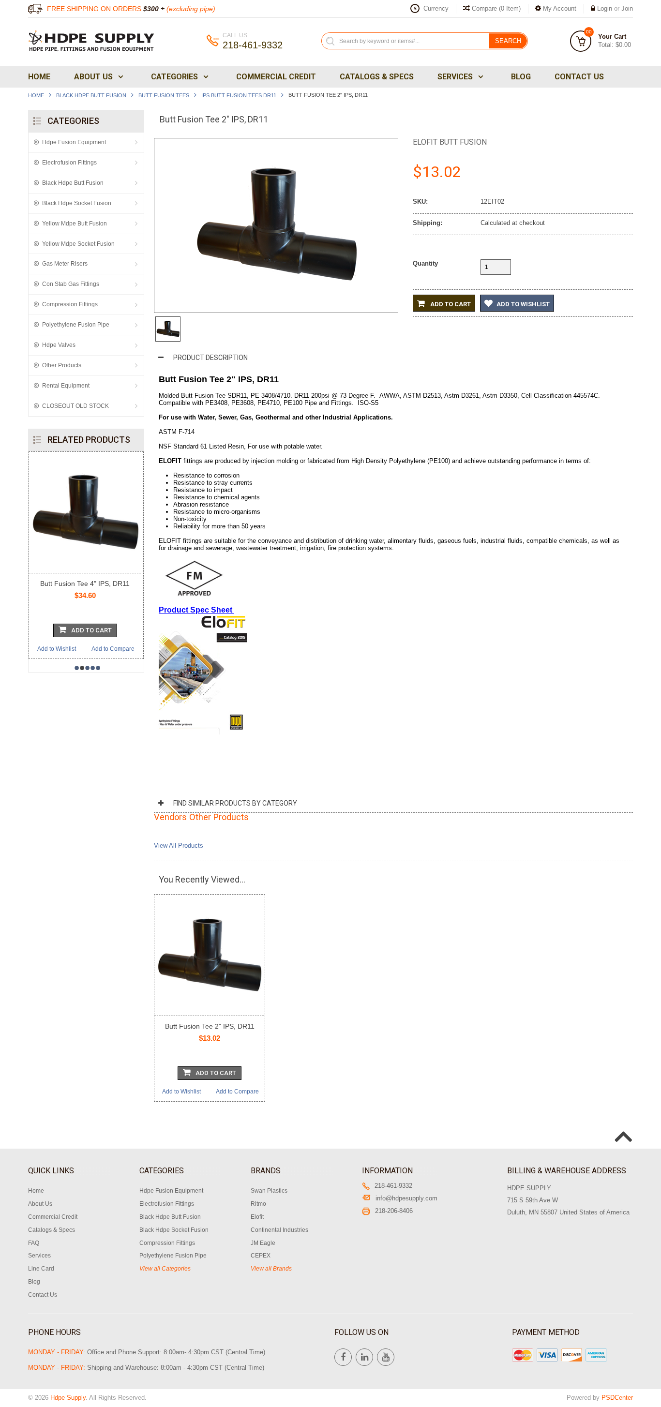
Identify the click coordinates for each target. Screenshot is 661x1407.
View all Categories (165, 1268)
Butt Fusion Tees (163, 95)
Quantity (425, 263)
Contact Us (579, 76)
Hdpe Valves (58, 345)
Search (508, 41)
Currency (436, 8)
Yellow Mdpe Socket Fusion (78, 243)
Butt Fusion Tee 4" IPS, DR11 (75, 583)
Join (627, 8)
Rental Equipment (66, 385)
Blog (521, 76)
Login (604, 8)
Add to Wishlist (47, 648)
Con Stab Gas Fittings (70, 284)
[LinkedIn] (364, 1357)
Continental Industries (279, 1230)
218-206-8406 (394, 1210)
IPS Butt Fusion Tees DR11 (238, 95)
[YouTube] (385, 1357)
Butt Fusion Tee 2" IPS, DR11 (210, 1026)
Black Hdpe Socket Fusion (76, 203)
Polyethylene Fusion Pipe (75, 324)
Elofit (257, 1216)
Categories (174, 76)
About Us (93, 76)
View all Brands (271, 1268)
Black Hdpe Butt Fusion (91, 95)
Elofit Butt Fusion (450, 142)
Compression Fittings (70, 304)
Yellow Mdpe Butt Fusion (74, 223)
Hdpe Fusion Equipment (74, 142)
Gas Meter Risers (65, 263)
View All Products (178, 845)
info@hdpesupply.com (406, 1198)
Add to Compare (103, 648)
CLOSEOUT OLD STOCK (75, 406)
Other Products (61, 365)
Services (455, 76)
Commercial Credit (276, 76)
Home (39, 76)
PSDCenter (617, 1397)
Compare (495, 8)
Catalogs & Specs (377, 76)
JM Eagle (263, 1243)
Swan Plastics (269, 1190)
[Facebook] (343, 1357)
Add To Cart (81, 630)
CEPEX (260, 1255)
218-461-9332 (393, 1185)
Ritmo (258, 1203)
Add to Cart (450, 304)
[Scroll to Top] (622, 1126)
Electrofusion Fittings (69, 162)
